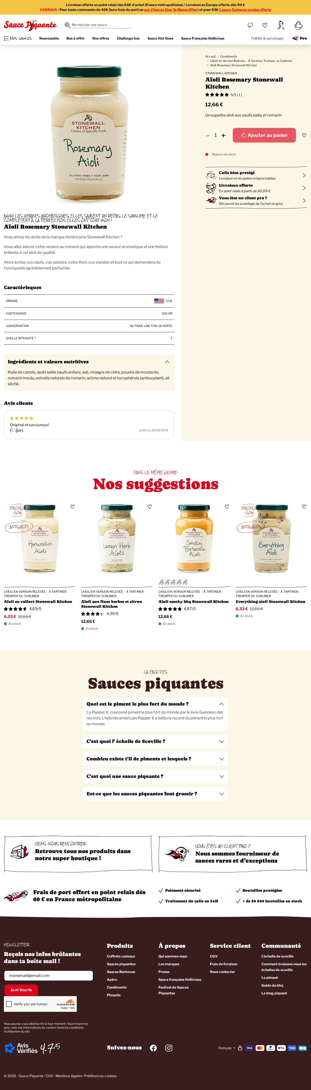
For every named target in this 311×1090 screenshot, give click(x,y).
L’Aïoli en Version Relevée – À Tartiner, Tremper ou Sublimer (251, 61)
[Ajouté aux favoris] (304, 135)
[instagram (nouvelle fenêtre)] (169, 1048)
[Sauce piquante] (30, 25)
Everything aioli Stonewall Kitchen (270, 601)
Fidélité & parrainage (267, 38)
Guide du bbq (272, 985)
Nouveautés (49, 38)
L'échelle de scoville (277, 956)
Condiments (228, 56)
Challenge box (128, 38)
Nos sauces (21, 38)
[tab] (155, 714)
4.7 (47, 1048)
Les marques (168, 964)
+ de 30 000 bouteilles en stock (272, 901)
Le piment (269, 977)
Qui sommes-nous (172, 956)
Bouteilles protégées (262, 890)
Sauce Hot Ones (160, 38)
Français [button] (225, 1048)
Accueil (210, 56)
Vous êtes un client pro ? (243, 198)
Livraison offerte (236, 185)
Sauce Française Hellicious (202, 38)
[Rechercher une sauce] (67, 25)
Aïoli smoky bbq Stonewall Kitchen (193, 601)
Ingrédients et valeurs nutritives (48, 362)
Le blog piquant (274, 993)
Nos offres (100, 38)
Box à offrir (76, 38)
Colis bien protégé (237, 172)
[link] (264, 25)
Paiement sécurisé (182, 890)
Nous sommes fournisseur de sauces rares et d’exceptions (237, 857)
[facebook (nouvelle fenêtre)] (153, 1048)
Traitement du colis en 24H (191, 901)
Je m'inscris (21, 990)
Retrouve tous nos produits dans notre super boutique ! (82, 854)
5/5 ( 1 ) (236, 95)
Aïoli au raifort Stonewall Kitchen (38, 601)
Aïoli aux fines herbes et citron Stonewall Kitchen (111, 604)
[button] (155, 704)
